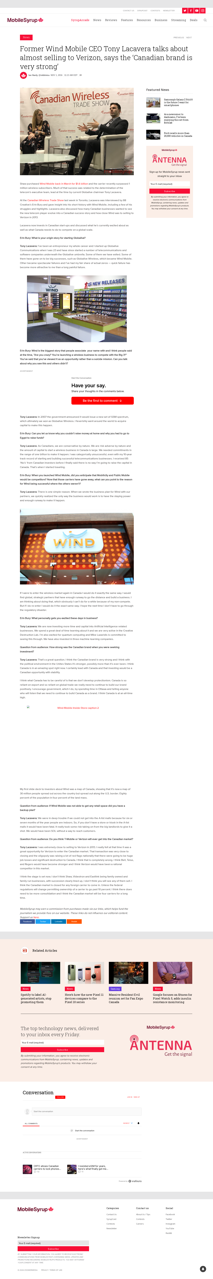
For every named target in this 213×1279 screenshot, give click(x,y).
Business (161, 20)
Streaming (178, 20)
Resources (144, 20)
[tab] (31, 1123)
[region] (82, 1136)
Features (127, 20)
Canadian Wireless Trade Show (45, 200)
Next (189, 37)
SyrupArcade (80, 20)
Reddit (74, 921)
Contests (155, 11)
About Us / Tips (143, 1214)
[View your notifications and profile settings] (138, 1123)
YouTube (170, 1228)
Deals (193, 20)
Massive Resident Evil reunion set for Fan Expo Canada (126, 998)
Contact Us (128, 11)
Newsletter (169, 11)
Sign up (137, 1097)
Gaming (115, 988)
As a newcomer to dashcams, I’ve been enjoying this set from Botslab (176, 118)
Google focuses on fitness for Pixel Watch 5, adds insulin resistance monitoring (172, 998)
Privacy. (45, 1270)
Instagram (170, 1223)
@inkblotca (44, 75)
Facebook (27, 921)
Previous (179, 37)
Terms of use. (56, 1270)
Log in (129, 1097)
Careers (140, 1223)
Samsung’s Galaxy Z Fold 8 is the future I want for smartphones (178, 102)
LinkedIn (58, 921)
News (97, 20)
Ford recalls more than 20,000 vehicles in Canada (178, 134)
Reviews (111, 20)
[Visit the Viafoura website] (135, 1181)
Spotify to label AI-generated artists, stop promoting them (36, 998)
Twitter (43, 921)
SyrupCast (142, 11)
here (36, 917)
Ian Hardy (33, 75)
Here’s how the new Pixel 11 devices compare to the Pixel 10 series (84, 998)
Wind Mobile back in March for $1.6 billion (64, 183)
